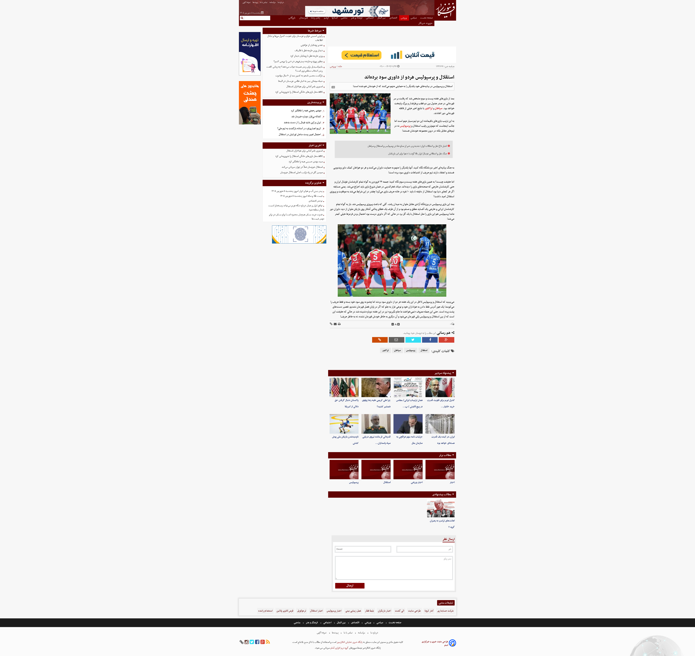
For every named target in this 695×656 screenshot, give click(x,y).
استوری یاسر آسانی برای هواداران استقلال (304, 86)
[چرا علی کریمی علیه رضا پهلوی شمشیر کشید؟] (376, 387)
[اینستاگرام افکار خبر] (246, 642)
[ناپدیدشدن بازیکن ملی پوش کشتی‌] (344, 423)
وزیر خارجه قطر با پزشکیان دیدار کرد (306, 56)
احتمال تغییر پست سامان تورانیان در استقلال (300, 134)
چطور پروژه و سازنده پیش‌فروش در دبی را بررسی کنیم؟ (298, 61)
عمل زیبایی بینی (353, 611)
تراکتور (429, 108)
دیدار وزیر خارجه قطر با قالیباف (309, 50)
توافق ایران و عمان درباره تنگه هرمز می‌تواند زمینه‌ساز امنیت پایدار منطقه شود (296, 208)
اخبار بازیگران (384, 611)
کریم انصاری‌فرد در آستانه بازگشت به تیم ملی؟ (299, 128)
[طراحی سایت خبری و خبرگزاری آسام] (452, 643)
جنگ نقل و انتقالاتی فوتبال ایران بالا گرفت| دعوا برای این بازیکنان (417, 154)
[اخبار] (440, 469)
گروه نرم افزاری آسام (339, 648)
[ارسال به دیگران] (335, 324)
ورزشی (333, 66)
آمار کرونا (429, 611)
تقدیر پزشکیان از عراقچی (312, 45)
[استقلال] (376, 469)
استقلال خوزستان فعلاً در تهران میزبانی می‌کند (302, 167)
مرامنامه (272, 2)
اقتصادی (355, 623)
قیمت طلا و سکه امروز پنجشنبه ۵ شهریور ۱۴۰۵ (301, 196)
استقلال (424, 350)
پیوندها (255, 2)
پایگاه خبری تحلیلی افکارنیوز (349, 642)
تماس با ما (264, 2)
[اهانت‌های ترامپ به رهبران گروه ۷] (441, 508)
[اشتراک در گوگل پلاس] (446, 340)
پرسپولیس (405, 126)
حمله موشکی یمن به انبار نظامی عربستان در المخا (300, 81)
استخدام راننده (265, 611)
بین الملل (341, 623)
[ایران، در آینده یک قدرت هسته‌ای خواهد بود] (440, 423)
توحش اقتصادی (316, 201)
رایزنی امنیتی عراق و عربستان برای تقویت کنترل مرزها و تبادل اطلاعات (295, 38)
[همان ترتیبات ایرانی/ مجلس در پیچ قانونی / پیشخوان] (408, 387)
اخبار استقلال (316, 611)
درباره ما (281, 2)
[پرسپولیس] (344, 469)
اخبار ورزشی (417, 482)
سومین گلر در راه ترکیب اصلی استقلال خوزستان (301, 172)
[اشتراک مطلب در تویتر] (413, 340)
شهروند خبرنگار (425, 23)
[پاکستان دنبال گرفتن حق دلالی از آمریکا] (344, 387)
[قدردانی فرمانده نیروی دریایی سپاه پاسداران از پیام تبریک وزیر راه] (376, 423)
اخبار (452, 482)
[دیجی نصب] (250, 124)
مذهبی (297, 623)
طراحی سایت (414, 611)
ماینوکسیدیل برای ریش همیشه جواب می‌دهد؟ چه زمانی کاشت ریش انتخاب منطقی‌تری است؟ (294, 69)
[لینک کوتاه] (331, 324)
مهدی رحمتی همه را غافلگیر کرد (306, 110)
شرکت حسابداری (445, 611)
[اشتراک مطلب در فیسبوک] (430, 340)
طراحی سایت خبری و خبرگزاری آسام (435, 643)
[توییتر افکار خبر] (252, 642)
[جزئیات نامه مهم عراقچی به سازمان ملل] (408, 423)
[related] (333, 87)
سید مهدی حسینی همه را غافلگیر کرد (306, 162)
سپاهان (438, 108)
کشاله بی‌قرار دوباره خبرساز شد (306, 116)
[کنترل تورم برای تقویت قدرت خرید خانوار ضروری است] (440, 387)
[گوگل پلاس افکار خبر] (262, 642)
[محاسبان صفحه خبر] (250, 75)
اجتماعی (327, 623)
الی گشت (399, 611)
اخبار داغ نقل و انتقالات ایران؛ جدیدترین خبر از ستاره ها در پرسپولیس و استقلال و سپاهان (407, 146)
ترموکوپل (301, 611)
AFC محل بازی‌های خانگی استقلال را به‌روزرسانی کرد (299, 92)
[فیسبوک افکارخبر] (257, 642)
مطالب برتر (445, 455)
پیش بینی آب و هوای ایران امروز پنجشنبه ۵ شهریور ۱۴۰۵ (297, 191)
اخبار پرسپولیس (334, 611)
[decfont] (392, 324)
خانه (340, 66)
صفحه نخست (394, 623)
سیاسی (380, 623)
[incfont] (398, 324)
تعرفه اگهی (247, 2)
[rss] (268, 642)
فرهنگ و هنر (311, 623)
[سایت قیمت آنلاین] (392, 54)
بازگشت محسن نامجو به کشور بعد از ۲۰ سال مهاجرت (299, 76)
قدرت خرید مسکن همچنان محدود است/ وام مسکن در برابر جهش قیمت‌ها (296, 217)
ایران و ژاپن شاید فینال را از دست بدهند (302, 122)
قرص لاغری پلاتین (285, 611)
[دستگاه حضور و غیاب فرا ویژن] (299, 243)
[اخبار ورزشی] (408, 469)
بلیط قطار (369, 611)
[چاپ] (339, 324)
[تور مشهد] (347, 16)
